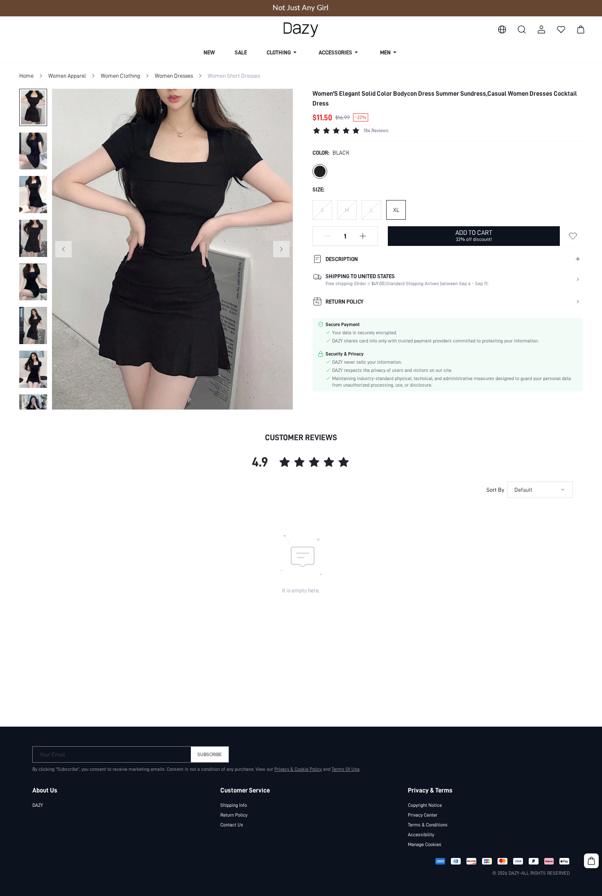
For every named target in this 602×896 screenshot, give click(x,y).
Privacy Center (422, 815)
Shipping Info (233, 805)
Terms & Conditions (428, 825)
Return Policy (233, 815)
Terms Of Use (346, 769)
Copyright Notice (425, 805)
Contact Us (231, 825)
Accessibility (421, 834)
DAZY (37, 805)
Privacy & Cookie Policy (298, 769)
